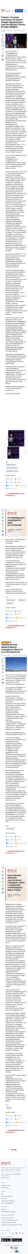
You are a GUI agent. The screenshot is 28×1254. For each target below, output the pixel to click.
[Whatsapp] (2, 1233)
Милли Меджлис (11, 600)
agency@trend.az (5, 1177)
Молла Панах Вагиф (12, 468)
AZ (14, 1251)
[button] (2, 35)
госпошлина (10, 603)
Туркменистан (10, 828)
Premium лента (5, 1187)
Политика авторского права (8, 1222)
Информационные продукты (8, 1211)
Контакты (3, 1198)
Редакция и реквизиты (7, 1196)
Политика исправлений (7, 1203)
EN (11, 1251)
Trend (24, 680)
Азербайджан (21, 600)
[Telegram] (16, 1233)
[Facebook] (6, 1233)
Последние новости (6, 1185)
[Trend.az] (5, 10)
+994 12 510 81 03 (5, 1175)
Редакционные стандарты (8, 1200)
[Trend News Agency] (5, 1163)
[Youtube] (13, 1233)
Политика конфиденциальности (9, 1220)
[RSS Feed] (23, 1233)
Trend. (21, 557)
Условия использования (7, 1217)
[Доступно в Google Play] (17, 1240)
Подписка (3, 1209)
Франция (9, 1107)
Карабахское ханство (12, 471)
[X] (9, 1233)
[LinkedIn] (19, 1233)
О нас (2, 1193)
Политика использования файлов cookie (11, 1224)
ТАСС (15, 923)
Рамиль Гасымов (11, 464)
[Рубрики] (25, 10)
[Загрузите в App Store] (6, 1240)
